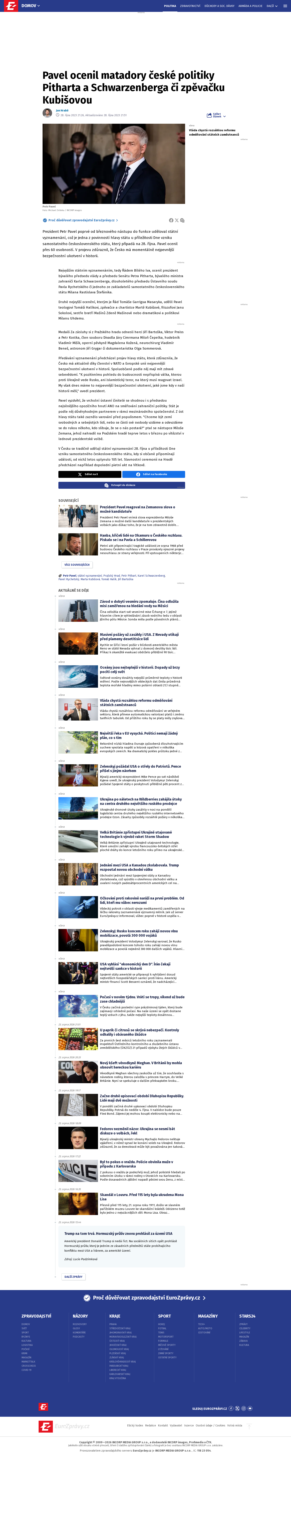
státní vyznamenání (90, 575)
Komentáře (79, 1332)
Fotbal (162, 1328)
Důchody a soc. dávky (219, 6)
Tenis (161, 1332)
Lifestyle (244, 1332)
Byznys (26, 1336)
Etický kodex (135, 1425)
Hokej (161, 1324)
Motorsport (166, 1336)
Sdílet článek (217, 115)
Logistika (27, 1345)
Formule (163, 1341)
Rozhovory (80, 1324)
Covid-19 (26, 1370)
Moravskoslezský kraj (123, 1336)
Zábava (243, 1341)
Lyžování (163, 1349)
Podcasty (79, 1336)
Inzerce (189, 1425)
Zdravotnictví (190, 6)
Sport (25, 1332)
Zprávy (243, 1324)
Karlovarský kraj (119, 1374)
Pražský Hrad (111, 575)
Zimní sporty (165, 1353)
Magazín (26, 1357)
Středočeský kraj (119, 1328)
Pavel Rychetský (68, 579)
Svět (24, 1328)
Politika (170, 6)
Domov (29, 5)
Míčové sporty (167, 1345)
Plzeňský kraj (117, 1353)
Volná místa (234, 1425)
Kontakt (163, 1425)
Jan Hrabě (62, 110)
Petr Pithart (128, 575)
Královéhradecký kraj (122, 1361)
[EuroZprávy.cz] (13, 6)
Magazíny (208, 1316)
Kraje (114, 1316)
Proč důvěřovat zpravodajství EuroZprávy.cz (81, 220)
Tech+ (201, 1324)
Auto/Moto (205, 1328)
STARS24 (247, 1316)
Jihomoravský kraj (120, 1332)
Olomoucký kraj (119, 1349)
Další (270, 6)
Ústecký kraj (117, 1341)
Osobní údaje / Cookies (210, 1425)
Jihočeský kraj (117, 1345)
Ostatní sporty (167, 1357)
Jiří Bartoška (125, 579)
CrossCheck (29, 1365)
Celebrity (244, 1328)
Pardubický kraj (118, 1365)
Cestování (204, 1332)
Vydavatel (176, 1425)
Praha (113, 1324)
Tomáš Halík (109, 579)
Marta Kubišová (90, 579)
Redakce (150, 1425)
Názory (80, 1316)
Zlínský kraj (116, 1357)
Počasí (25, 1349)
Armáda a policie (250, 6)
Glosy (76, 1328)
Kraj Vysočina (117, 1378)
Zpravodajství (36, 1316)
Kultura (26, 1341)
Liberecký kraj (117, 1370)
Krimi (24, 1353)
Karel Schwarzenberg (151, 575)
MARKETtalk (28, 1361)
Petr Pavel (69, 575)
